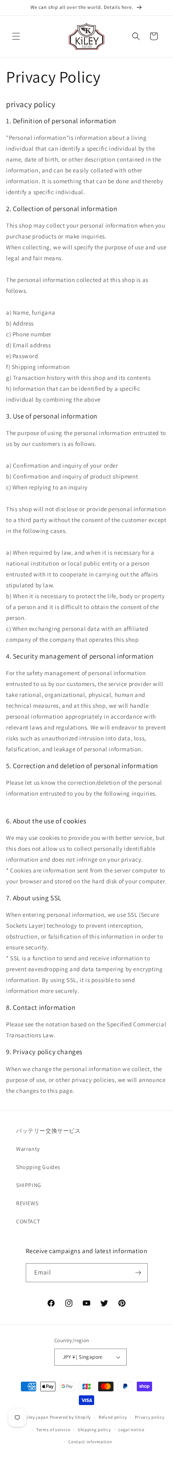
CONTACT (28, 1221)
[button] (16, 36)
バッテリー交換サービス (48, 1130)
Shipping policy (94, 1429)
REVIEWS (27, 1203)
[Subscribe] (138, 1272)
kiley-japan (37, 1417)
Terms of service (53, 1429)
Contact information (90, 1441)
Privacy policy (150, 1417)
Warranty (28, 1148)
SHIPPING (28, 1185)
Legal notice (131, 1429)
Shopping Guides (38, 1167)
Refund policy (113, 1417)
